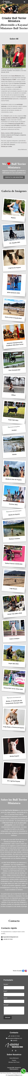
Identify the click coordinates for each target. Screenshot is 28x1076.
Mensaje (6, 1004)
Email (5, 991)
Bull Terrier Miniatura (9, 144)
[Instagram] (26, 971)
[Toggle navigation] (24, 2)
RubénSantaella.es (14, 1069)
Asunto (5, 998)
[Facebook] (23, 971)
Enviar (7, 1017)
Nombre (6, 984)
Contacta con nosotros (14, 177)
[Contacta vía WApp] (23, 1071)
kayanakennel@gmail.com (10, 937)
